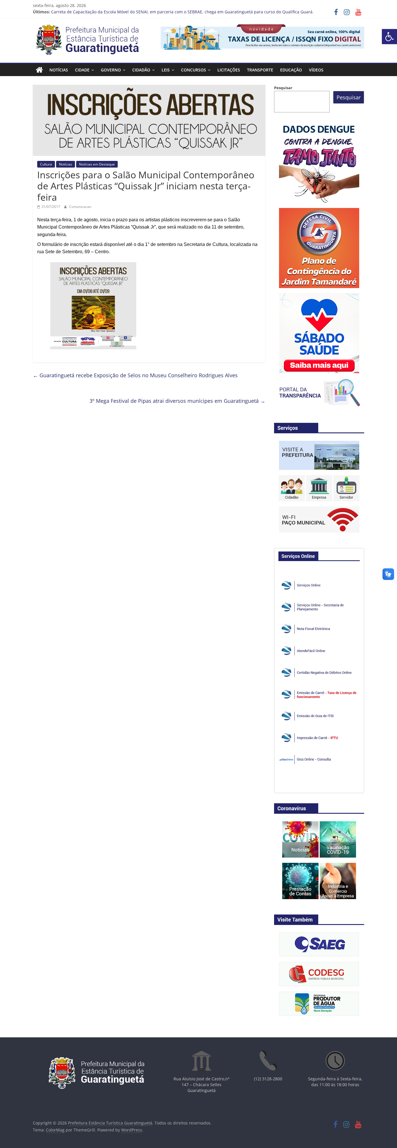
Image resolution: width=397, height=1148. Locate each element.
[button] (389, 36)
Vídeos (316, 70)
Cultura (46, 164)
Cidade (82, 70)
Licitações (228, 70)
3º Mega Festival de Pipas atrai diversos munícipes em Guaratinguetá (177, 400)
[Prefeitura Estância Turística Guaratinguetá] (39, 70)
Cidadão (141, 70)
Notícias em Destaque (97, 164)
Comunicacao (80, 206)
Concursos (193, 70)
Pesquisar (283, 87)
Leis (166, 70)
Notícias (58, 70)
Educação (291, 70)
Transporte (260, 70)
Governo (111, 70)
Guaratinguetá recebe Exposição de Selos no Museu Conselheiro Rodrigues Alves (135, 375)
